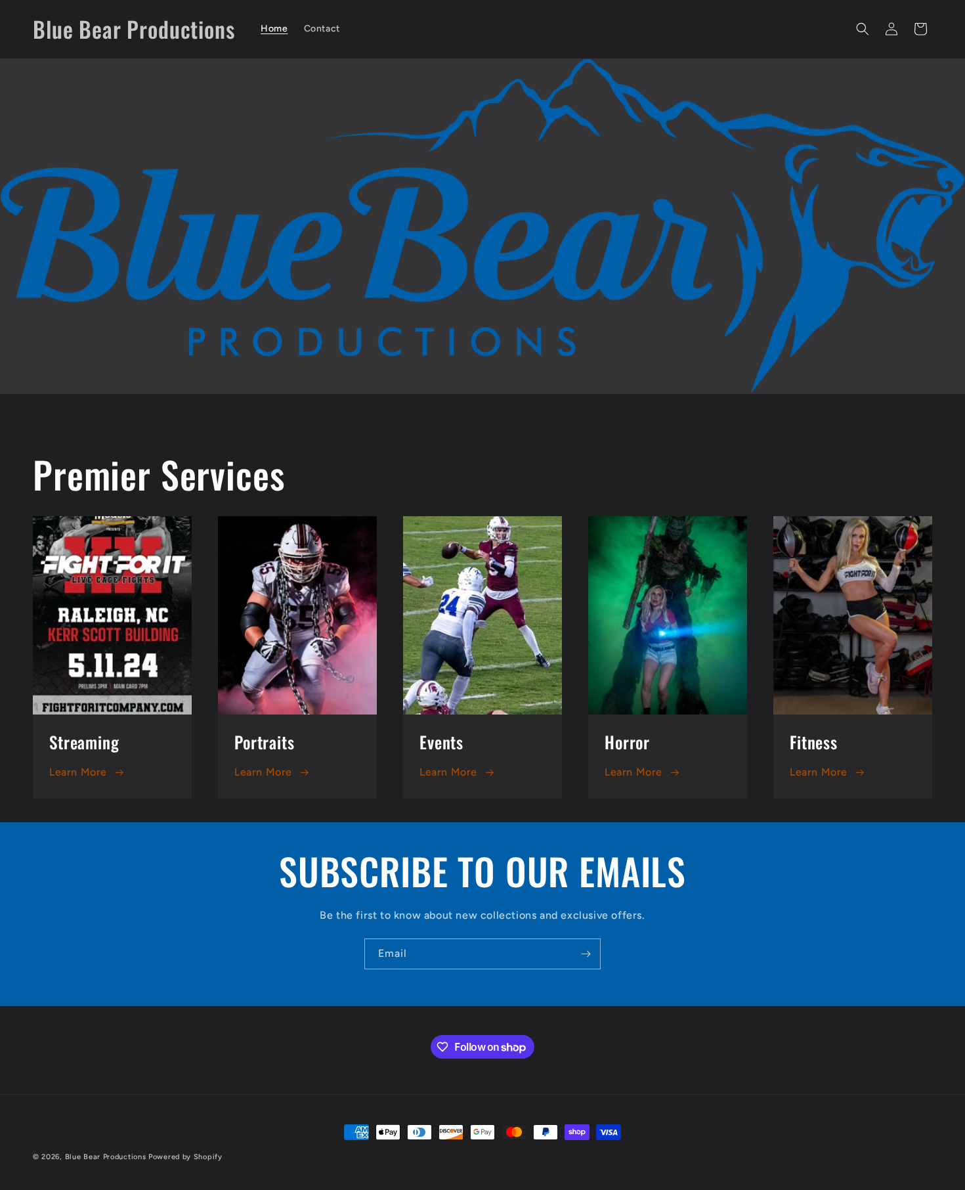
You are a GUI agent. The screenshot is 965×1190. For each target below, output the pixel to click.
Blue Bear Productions (105, 1157)
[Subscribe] (585, 953)
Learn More (78, 772)
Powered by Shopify (185, 1157)
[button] (862, 28)
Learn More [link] (448, 772)
